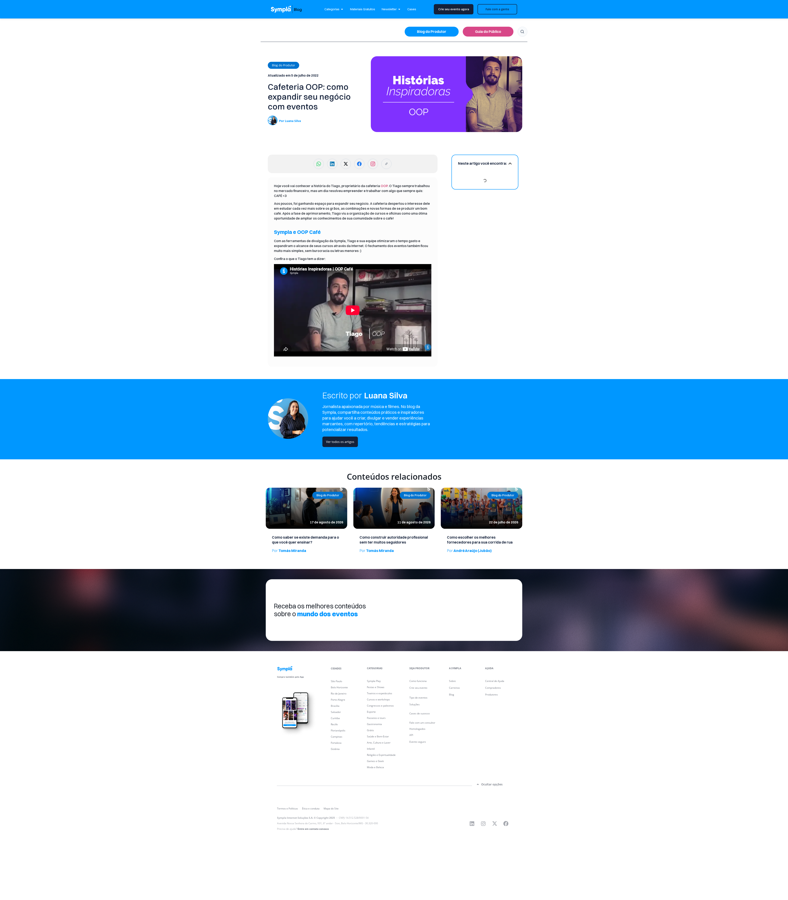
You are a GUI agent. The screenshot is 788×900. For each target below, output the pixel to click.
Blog (451, 694)
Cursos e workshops (378, 699)
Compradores (493, 688)
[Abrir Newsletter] (399, 9)
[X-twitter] (494, 823)
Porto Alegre (338, 699)
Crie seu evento (418, 688)
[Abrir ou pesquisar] (522, 31)
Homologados (417, 729)
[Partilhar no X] (346, 164)
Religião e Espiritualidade (381, 755)
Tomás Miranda (289, 550)
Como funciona (418, 681)
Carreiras (454, 688)
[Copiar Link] (386, 164)
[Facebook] (506, 823)
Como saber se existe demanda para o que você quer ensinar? (305, 540)
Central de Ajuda (494, 681)
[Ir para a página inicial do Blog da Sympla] (290, 9)
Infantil (371, 749)
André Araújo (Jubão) (469, 550)
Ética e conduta (311, 808)
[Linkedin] (472, 823)
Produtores (491, 694)
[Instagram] (483, 823)
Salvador (336, 712)
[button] (283, 65)
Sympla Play (374, 681)
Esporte (371, 712)
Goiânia (335, 749)
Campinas (336, 736)
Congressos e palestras (380, 705)
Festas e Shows (375, 687)
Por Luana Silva (290, 121)
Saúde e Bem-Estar (378, 736)
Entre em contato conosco (313, 829)
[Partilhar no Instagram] (373, 164)
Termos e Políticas (287, 808)
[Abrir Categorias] (342, 9)
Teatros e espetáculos (379, 693)
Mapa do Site (331, 808)
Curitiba (335, 718)
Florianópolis (338, 730)
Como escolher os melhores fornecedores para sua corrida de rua (480, 540)
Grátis (370, 730)
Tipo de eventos (418, 697)
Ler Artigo (271, 489)
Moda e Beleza (375, 767)
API (411, 735)
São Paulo (336, 681)
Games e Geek (375, 761)
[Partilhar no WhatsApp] (319, 164)
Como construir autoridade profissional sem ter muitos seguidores (394, 540)
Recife (334, 724)
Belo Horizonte (339, 687)
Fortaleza (336, 743)
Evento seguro (417, 742)
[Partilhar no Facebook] (359, 164)
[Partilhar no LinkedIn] (332, 164)
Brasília (335, 706)
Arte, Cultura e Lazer (379, 742)
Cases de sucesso (419, 713)
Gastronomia (374, 724)
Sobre (452, 681)
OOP (384, 186)
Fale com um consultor (422, 722)
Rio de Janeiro (338, 693)
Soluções (414, 704)
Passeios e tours (376, 718)
